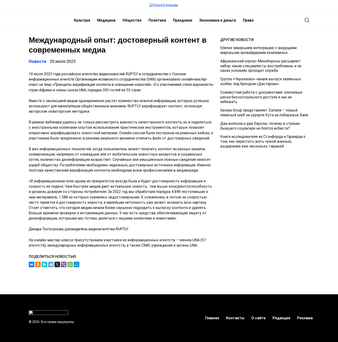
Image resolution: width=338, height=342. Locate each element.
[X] (57, 264)
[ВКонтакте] (31, 264)
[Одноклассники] (38, 264)
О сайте (258, 318)
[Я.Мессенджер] (44, 264)
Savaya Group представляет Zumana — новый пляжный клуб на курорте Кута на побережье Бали (264, 112)
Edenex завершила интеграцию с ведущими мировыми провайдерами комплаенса (258, 50)
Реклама (305, 318)
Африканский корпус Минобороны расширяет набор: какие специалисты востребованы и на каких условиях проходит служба (260, 66)
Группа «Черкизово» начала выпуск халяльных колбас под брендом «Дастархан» (260, 81)
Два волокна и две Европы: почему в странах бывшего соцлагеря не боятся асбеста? (260, 126)
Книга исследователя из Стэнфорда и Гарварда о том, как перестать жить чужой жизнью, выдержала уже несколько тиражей (263, 141)
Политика (157, 20)
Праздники (182, 20)
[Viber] (63, 264)
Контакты (235, 318)
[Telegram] (51, 264)
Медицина (106, 20)
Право (248, 20)
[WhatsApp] (70, 264)
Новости (37, 61)
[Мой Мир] (76, 264)
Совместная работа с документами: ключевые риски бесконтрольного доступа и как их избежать (261, 97)
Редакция (281, 318)
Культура (82, 20)
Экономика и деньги (217, 20)
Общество (132, 20)
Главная (212, 318)
